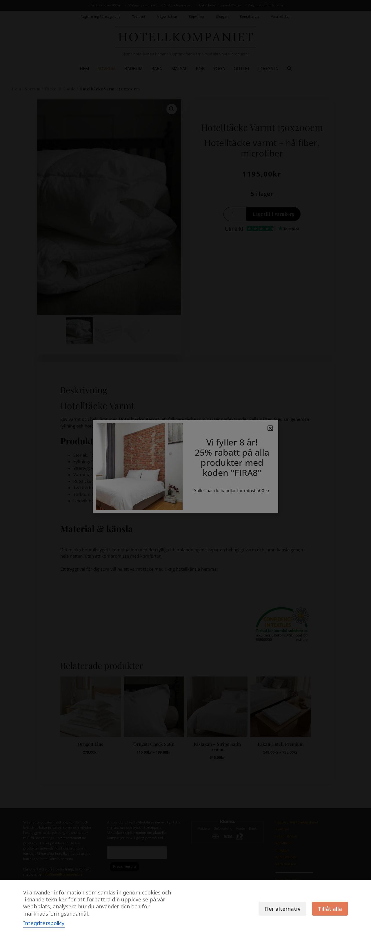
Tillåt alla (330, 908)
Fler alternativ (282, 908)
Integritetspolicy (44, 923)
